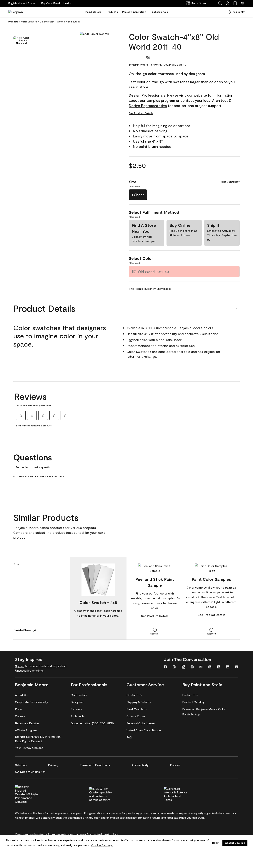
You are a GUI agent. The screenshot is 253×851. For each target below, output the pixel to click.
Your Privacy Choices (29, 747)
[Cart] (242, 3)
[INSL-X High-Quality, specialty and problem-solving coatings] (107, 793)
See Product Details (141, 113)
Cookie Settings (102, 845)
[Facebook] (165, 667)
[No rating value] (137, 57)
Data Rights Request (28, 741)
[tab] (21, 40)
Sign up (19, 666)
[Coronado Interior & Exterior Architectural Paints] (182, 793)
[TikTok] (236, 667)
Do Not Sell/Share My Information (38, 736)
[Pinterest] (200, 667)
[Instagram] (174, 667)
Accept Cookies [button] (235, 842)
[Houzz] (218, 667)
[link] (235, 3)
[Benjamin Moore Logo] (20, 12)
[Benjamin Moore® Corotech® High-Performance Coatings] (33, 793)
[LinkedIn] (227, 667)
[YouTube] (192, 667)
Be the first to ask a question (34, 467)
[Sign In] (227, 3)
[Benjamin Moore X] (209, 667)
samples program (160, 100)
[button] (56, 3)
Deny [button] (215, 842)
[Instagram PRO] (183, 667)
